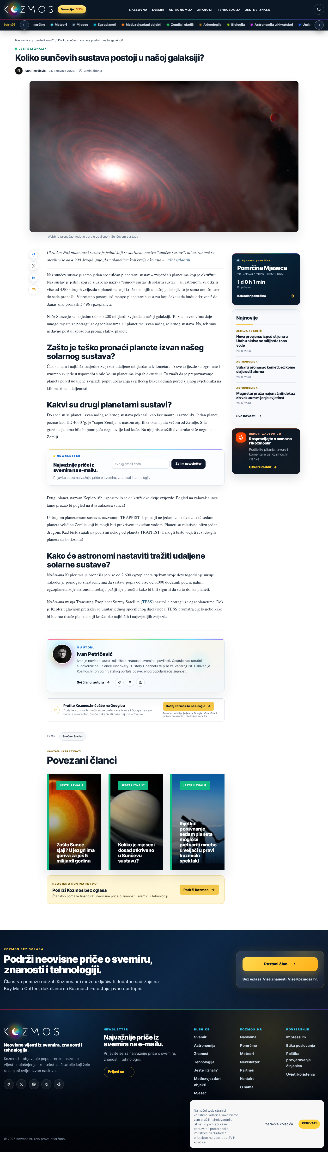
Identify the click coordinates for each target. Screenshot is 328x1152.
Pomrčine (248, 1045)
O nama (247, 1087)
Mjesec (78, 24)
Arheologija (209, 24)
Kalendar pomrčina (266, 296)
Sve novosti (245, 416)
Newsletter (250, 1062)
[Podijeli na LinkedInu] (33, 277)
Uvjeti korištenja (300, 1074)
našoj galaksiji (177, 260)
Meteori (57, 24)
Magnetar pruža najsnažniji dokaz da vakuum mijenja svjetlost (265, 395)
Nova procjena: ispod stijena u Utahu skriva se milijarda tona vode (262, 341)
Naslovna (138, 10)
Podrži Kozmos (195, 890)
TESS (147, 601)
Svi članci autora (90, 682)
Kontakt (247, 1078)
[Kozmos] (28, 9)
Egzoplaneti (103, 24)
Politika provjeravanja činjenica (298, 1059)
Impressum (296, 1037)
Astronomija (181, 10)
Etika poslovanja (300, 1045)
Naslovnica (22, 40)
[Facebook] (119, 682)
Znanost (205, 10)
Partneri (247, 1070)
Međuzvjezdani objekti (140, 24)
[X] (130, 682)
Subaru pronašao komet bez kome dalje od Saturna (265, 369)
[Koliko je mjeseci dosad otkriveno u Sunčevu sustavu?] (136, 822)
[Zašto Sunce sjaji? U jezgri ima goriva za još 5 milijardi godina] (75, 822)
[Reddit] (59, 1084)
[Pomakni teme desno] (319, 25)
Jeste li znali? (258, 10)
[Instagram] (140, 682)
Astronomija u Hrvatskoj (270, 24)
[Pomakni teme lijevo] (24, 25)
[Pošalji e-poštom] (33, 289)
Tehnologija (229, 10)
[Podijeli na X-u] (33, 266)
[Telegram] (46, 1084)
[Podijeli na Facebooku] (33, 254)
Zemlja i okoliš (178, 24)
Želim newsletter (188, 463)
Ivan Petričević (95, 654)
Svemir (158, 10)
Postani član (275, 963)
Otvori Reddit (260, 467)
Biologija (234, 24)
